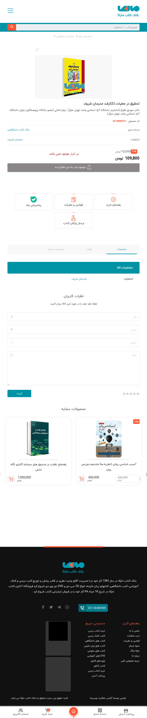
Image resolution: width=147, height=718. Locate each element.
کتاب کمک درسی (96, 635)
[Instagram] (67, 607)
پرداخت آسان (98, 675)
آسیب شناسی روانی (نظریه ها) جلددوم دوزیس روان (108, 466)
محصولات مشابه (56, 249)
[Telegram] (59, 607)
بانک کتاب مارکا (85, 36)
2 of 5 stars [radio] (134, 393)
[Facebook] (43, 607)
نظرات (89, 249)
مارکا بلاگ (135, 650)
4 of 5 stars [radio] (127, 393)
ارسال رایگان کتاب (73, 223)
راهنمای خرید (113, 205)
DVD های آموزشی (96, 655)
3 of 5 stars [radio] (130, 393)
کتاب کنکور (99, 665)
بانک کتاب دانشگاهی (65, 36)
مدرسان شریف (79, 279)
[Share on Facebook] (43, 50)
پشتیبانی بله (33, 205)
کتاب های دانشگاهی (95, 640)
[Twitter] (51, 607)
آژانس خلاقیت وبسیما (101, 698)
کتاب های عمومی (96, 650)
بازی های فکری (98, 660)
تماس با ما (134, 631)
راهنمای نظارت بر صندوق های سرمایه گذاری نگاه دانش (38, 467)
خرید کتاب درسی (96, 631)
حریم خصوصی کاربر (130, 660)
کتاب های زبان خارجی (94, 645)
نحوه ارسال (134, 645)
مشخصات (122, 249)
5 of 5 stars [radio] (124, 393)
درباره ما (136, 655)
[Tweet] (57, 50)
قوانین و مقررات (73, 205)
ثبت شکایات (133, 635)
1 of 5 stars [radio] (137, 393)
